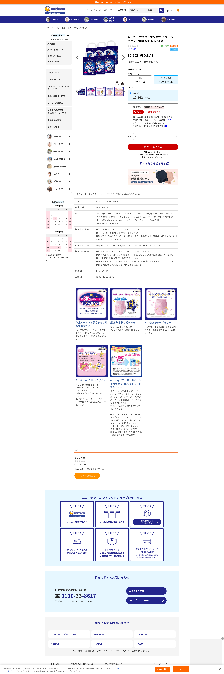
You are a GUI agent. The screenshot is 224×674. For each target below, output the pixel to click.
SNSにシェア (122, 83)
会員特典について (55, 79)
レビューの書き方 (55, 103)
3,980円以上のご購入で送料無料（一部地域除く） (112, 2)
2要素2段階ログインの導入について (58, 87)
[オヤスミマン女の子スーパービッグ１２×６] (100, 57)
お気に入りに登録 (117, 83)
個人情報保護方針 (113, 663)
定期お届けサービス (56, 96)
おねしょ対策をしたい (81, 28)
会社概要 (54, 663)
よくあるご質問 (54, 119)
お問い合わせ (53, 126)
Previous (48, 2)
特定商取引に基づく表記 (82, 663)
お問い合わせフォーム (139, 600)
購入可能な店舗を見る (153, 163)
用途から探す (66, 28)
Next (176, 2)
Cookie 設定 (162, 669)
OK (181, 669)
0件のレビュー (133, 49)
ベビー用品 (55, 28)
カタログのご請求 (57, 111)
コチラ (168, 120)
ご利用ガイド (53, 72)
